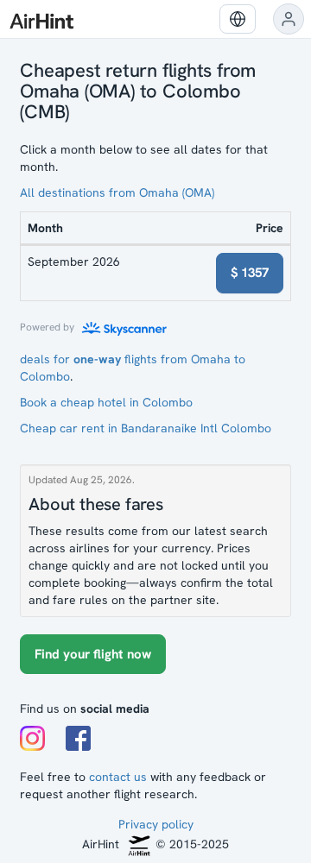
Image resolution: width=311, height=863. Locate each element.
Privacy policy (156, 824)
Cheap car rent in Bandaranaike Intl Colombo (145, 428)
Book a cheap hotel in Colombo (106, 402)
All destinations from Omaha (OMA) (117, 192)
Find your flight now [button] (93, 654)
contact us (118, 776)
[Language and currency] (237, 19)
